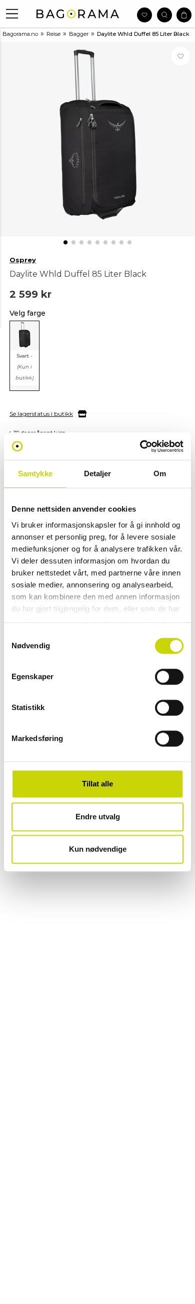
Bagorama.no (20, 33)
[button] (12, 13)
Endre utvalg (98, 816)
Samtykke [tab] (35, 473)
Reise (53, 33)
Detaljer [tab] (98, 473)
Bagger (78, 33)
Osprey (23, 260)
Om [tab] (160, 473)
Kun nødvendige (97, 849)
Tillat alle (97, 783)
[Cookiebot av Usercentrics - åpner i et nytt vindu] (140, 446)
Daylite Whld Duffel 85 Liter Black (143, 33)
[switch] (169, 677)
